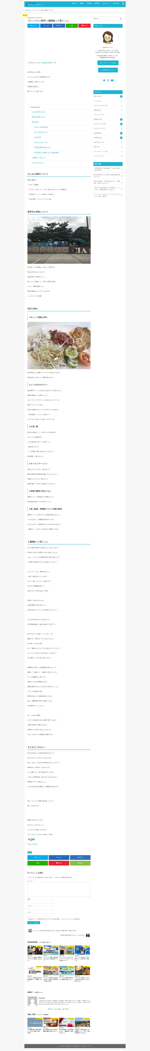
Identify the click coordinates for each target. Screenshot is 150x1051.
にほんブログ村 (32, 844)
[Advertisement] (59, 42)
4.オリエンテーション (41, 142)
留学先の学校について (39, 117)
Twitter (51, 1009)
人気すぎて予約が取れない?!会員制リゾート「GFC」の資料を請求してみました (107, 188)
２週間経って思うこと (39, 157)
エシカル (97, 101)
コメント (30, 881)
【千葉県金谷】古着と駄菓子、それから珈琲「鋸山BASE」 (107, 169)
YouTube (66, 1009)
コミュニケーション (100, 151)
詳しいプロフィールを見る (108, 63)
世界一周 (74, 3)
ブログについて (99, 128)
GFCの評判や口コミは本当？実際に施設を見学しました (107, 175)
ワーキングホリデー (100, 105)
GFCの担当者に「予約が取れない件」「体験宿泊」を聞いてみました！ (107, 182)
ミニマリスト (98, 156)
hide (38, 107)
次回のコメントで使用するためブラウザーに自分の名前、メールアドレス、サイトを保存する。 (55, 919)
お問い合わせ (116, 3)
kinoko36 (42, 998)
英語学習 (97, 110)
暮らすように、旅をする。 (74, 1046)
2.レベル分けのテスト (41, 132)
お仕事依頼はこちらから (108, 70)
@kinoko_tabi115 (46, 62)
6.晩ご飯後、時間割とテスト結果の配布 (46, 152)
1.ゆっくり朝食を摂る (41, 127)
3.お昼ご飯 (37, 137)
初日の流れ (35, 122)
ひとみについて (106, 3)
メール (29, 905)
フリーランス (98, 114)
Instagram (58, 1009)
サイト (29, 912)
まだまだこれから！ (38, 162)
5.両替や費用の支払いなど (42, 147)
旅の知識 (89, 3)
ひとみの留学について (39, 112)
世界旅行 (82, 3)
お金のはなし (98, 142)
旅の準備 (97, 3)
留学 (30, 852)
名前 (29, 899)
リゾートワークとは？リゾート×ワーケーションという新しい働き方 (107, 195)
